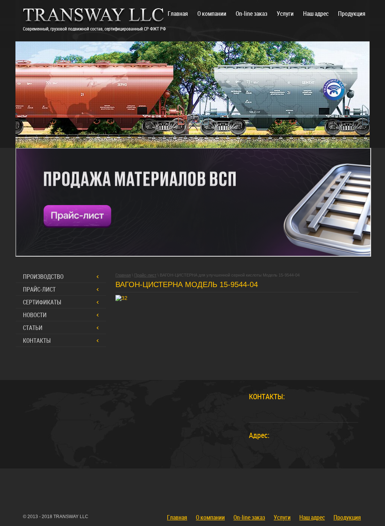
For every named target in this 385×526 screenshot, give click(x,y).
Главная (177, 517)
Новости (35, 315)
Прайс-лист (39, 289)
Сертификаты (42, 302)
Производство (43, 276)
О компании (210, 517)
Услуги (282, 517)
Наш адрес (312, 517)
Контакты (37, 340)
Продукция (347, 517)
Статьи (32, 328)
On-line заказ (249, 517)
